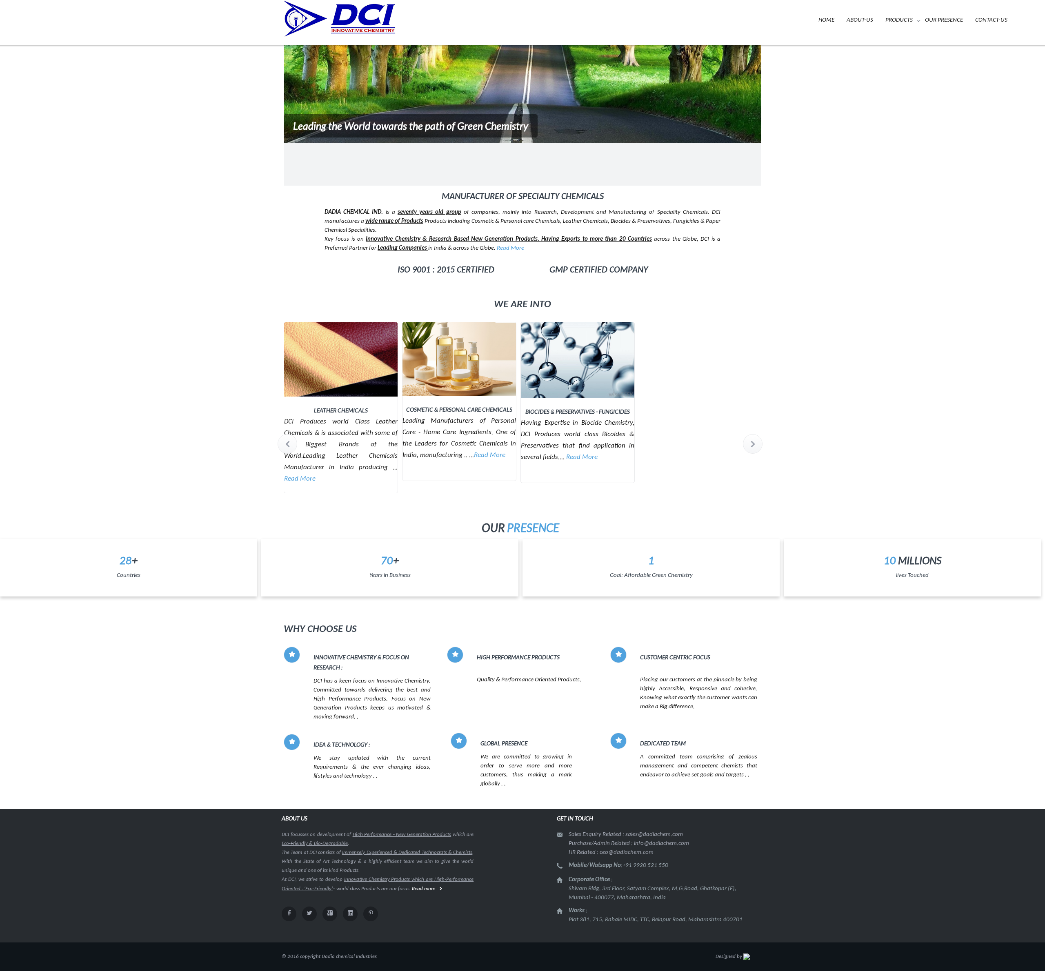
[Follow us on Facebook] (289, 914)
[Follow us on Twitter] (309, 914)
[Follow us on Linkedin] (350, 914)
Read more (423, 888)
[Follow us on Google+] (329, 914)
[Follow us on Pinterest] (370, 914)
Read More (510, 248)
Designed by (729, 956)
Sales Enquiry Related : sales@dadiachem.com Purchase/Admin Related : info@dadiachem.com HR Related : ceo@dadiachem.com (629, 843)
